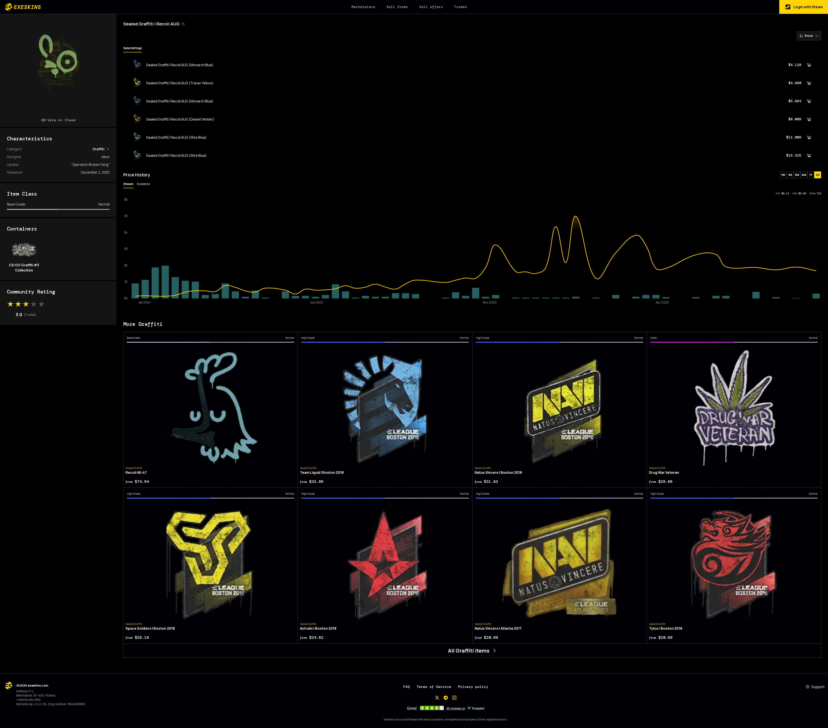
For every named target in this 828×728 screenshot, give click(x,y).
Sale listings (132, 48)
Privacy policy (473, 686)
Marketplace (363, 7)
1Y (810, 175)
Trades (460, 7)
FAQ (406, 686)
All (818, 175)
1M (790, 175)
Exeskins (143, 184)
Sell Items (397, 7)
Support (818, 686)
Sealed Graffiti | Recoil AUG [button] (151, 24)
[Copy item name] (183, 24)
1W (783, 175)
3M (797, 175)
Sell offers (431, 7)
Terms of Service (434, 686)
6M (804, 175)
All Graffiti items (468, 650)
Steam (128, 184)
